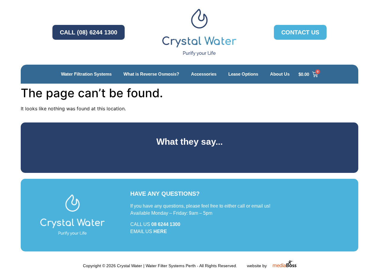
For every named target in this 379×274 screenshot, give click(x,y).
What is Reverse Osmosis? (151, 74)
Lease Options (243, 74)
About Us (280, 74)
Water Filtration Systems (86, 74)
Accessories (203, 74)
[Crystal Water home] (199, 32)
